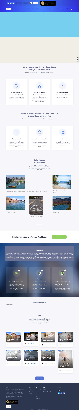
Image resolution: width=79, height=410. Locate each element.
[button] (18, 3)
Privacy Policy (46, 389)
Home (28, 8)
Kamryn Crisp (64, 370)
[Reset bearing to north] (77, 61)
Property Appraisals (47, 340)
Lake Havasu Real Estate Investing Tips (13, 358)
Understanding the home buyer (12, 340)
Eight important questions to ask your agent (65, 339)
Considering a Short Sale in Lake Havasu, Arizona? (64, 365)
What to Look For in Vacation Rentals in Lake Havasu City (47, 357)
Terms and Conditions (47, 391)
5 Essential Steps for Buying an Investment (31, 358)
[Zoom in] (77, 58)
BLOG (66, 8)
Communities (49, 8)
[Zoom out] (77, 59)
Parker (37, 393)
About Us (31, 391)
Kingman (38, 398)
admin (10, 344)
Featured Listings (35, 8)
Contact (71, 8)
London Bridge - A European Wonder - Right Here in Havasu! (27, 191)
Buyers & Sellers (59, 8)
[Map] (39, 37)
